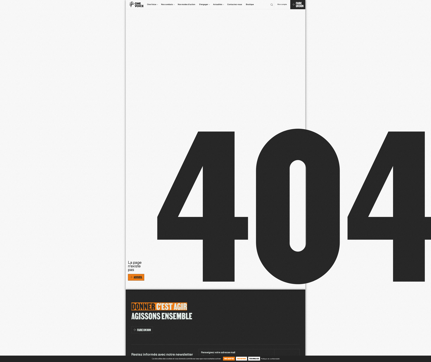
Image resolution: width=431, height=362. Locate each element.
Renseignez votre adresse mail (218, 352)
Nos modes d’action (186, 4)
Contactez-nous (234, 4)
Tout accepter (229, 358)
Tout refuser (241, 358)
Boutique (250, 4)
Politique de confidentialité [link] (270, 359)
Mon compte (282, 4)
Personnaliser (254, 358)
